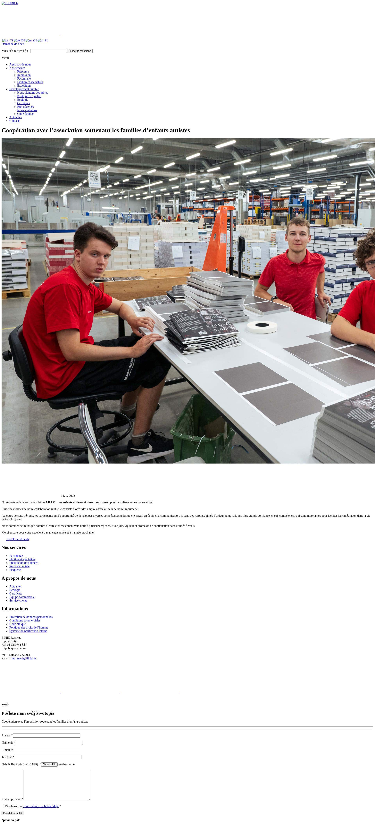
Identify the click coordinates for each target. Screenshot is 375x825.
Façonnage (24, 78)
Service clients (18, 600)
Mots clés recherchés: (15, 50)
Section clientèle (19, 566)
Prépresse (23, 71)
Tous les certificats (17, 539)
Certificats (23, 103)
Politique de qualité (29, 96)
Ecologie (22, 99)
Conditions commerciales (24, 620)
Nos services (17, 68)
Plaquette (15, 569)
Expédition (24, 85)
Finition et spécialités (30, 82)
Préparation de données (23, 562)
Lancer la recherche (80, 50)
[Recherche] (90, 33)
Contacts (14, 120)
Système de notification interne (28, 631)
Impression (24, 75)
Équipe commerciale (22, 597)
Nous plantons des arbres (32, 92)
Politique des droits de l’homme (28, 627)
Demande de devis (13, 44)
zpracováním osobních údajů (41, 806)
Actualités (15, 117)
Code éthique (25, 113)
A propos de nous (20, 64)
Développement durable (24, 89)
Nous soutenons (27, 110)
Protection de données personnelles (31, 617)
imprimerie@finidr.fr (23, 658)
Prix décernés (25, 106)
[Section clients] (31, 33)
